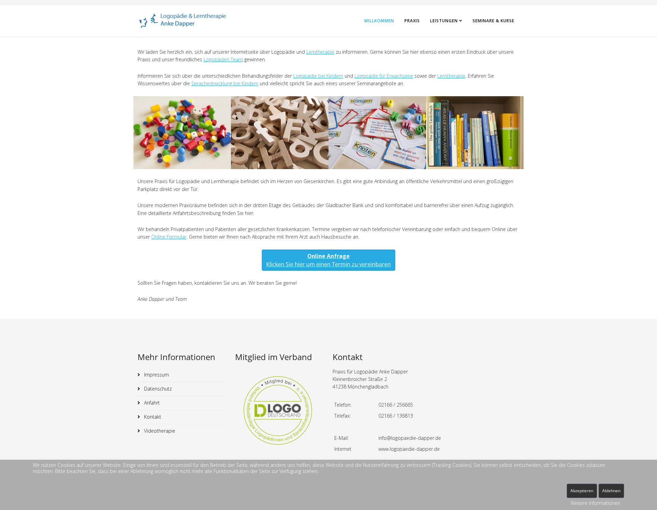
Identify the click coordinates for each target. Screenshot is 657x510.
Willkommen (379, 21)
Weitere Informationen (595, 503)
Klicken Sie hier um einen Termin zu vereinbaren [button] (328, 260)
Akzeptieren (581, 491)
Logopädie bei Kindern (318, 76)
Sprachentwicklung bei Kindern (224, 83)
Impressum (156, 374)
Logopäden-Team (223, 59)
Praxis (412, 21)
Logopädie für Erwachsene (384, 76)
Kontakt (152, 416)
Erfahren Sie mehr (182, 149)
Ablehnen (611, 491)
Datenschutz (157, 388)
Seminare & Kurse (493, 21)
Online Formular (168, 236)
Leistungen (444, 21)
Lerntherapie (320, 52)
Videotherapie (159, 431)
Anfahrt (151, 402)
